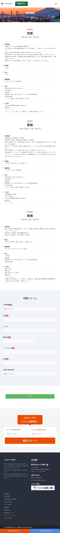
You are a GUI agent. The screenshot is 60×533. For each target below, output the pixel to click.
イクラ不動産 (7, 518)
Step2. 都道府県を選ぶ (38, 429)
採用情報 (6, 510)
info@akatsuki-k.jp (41, 480)
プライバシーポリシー (10, 515)
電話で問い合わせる (46, 531)
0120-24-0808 (38, 477)
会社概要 (6, 507)
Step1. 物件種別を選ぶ (13, 429)
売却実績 (6, 493)
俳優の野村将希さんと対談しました (21, 3)
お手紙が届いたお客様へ (11, 499)
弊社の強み (7, 496)
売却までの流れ (8, 501)
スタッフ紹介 (7, 504)
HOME (27, 17)
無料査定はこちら (9, 512)
